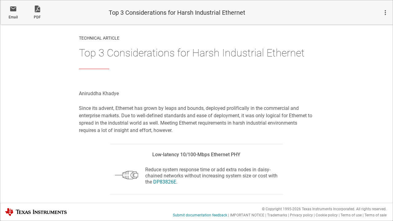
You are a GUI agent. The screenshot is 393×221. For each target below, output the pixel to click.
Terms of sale (375, 215)
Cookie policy (327, 215)
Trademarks (277, 215)
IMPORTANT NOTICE (247, 215)
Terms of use (351, 215)
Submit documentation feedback (200, 215)
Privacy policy (301, 215)
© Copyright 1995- (281, 209)
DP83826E (164, 182)
